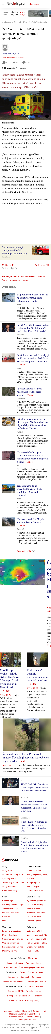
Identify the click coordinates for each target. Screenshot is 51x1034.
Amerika (20, 335)
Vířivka (43, 982)
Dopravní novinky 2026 (37, 939)
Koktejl (20, 432)
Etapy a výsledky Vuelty (37, 874)
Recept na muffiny (35, 905)
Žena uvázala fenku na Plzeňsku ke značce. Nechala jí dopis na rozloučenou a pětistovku (26, 757)
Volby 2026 (7, 870)
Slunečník (25, 977)
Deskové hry (24, 996)
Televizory (37, 996)
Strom (25, 280)
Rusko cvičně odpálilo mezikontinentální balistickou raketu (37, 675)
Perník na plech (34, 920)
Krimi (19, 305)
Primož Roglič (33, 886)
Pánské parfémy (32, 1000)
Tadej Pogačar (33, 882)
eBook (7, 62)
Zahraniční (21, 529)
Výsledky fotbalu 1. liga (12, 905)
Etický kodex (34, 1014)
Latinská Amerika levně (12, 947)
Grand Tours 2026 (35, 890)
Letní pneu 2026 (34, 931)
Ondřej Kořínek (8, 53)
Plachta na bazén (35, 972)
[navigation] (3, 4)
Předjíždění (14, 280)
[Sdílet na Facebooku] (12, 268)
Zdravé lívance (33, 909)
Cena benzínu (10, 967)
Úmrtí (4, 280)
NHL (4, 920)
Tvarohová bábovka (36, 913)
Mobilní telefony (36, 986)
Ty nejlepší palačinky (36, 901)
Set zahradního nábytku (13, 982)
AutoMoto (5, 257)
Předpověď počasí (15, 963)
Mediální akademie (17, 1014)
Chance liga (7, 901)
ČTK (17, 53)
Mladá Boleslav (28, 276)
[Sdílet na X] (16, 268)
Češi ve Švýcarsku (10, 943)
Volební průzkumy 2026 (12, 874)
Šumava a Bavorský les (12, 939)
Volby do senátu (9, 886)
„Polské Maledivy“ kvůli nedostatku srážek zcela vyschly (29, 391)
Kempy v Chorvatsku (11, 931)
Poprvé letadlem (9, 935)
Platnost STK (33, 951)
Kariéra (36, 1011)
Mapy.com (32, 958)
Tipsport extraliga (10, 909)
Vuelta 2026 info (34, 870)
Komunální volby (9, 890)
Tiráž (43, 1011)
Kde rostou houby (34, 963)
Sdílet (18, 62)
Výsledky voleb (9, 878)
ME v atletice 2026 (10, 913)
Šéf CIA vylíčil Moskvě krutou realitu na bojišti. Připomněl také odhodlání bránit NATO (33, 328)
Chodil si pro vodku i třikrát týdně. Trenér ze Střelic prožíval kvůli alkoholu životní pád (9, 678)
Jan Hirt (30, 878)
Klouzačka (36, 977)
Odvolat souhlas (32, 1017)
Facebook (7, 1011)
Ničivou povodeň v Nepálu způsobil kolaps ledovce (30, 520)
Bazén (23, 972)
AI (18, 465)
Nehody (41, 276)
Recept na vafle (34, 917)
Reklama (26, 1011)
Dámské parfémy (33, 991)
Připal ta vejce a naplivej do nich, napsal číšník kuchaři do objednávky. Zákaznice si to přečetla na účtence (32, 423)
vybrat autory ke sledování (12, 57)
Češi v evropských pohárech (31, 967)
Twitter (17, 1011)
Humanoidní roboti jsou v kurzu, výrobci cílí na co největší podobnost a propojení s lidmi (32, 456)
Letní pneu (12, 996)
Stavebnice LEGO (16, 991)
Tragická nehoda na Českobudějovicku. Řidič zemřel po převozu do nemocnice (29, 490)
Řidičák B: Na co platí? (37, 943)
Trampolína (13, 977)
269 (27, 62)
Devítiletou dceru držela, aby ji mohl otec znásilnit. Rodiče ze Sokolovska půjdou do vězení (33, 358)
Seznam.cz (34, 4)
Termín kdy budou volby (13, 882)
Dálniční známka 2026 (37, 935)
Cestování (21, 399)
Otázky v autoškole (35, 947)
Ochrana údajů (16, 1017)
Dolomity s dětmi (9, 951)
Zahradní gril (32, 982)
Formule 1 (6, 917)
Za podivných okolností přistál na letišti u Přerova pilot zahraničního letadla (32, 297)
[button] (25, 105)
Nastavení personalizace (25, 1019)
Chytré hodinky (16, 1000)
